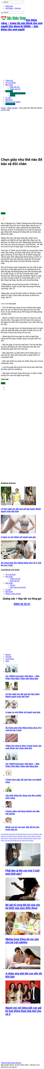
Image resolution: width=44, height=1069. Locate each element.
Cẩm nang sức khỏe (17, 93)
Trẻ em (12, 95)
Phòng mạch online (12, 102)
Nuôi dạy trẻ (14, 87)
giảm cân (24, 840)
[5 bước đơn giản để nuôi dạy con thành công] (8, 775)
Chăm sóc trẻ (15, 89)
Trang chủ (9, 6)
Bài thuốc (9, 100)
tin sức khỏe (19, 834)
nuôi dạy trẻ (20, 838)
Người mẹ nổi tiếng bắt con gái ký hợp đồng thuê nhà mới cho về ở (23, 1011)
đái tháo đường (28, 838)
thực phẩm (30, 840)
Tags (7, 661)
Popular (8, 657)
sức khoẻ (38, 836)
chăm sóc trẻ (25, 834)
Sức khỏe (9, 91)
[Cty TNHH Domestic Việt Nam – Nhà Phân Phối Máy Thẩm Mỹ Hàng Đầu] (11, 759)
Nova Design (16, 1063)
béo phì (34, 836)
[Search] (2, 2)
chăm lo (15, 836)
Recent (8, 655)
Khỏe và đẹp (10, 104)
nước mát (7, 840)
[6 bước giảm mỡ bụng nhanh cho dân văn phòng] (8, 807)
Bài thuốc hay (18, 840)
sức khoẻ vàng (4, 834)
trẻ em (25, 836)
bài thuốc (20, 836)
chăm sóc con (4, 838)
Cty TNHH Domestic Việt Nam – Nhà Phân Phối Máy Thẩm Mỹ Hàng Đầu (22, 677)
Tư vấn (8, 98)
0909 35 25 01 (22, 604)
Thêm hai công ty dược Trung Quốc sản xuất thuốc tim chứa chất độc (23, 747)
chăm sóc (36, 834)
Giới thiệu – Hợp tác (13, 8)
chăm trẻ (10, 836)
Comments (9, 659)
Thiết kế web (6, 1063)
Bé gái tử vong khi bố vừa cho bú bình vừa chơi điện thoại (22, 906)
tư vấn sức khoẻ (13, 838)
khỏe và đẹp (12, 834)
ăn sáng (35, 838)
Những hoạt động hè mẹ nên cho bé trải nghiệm (22, 941)
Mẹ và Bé (9, 85)
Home (3, 108)
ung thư (29, 836)
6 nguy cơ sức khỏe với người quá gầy (18, 537)
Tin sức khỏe (10, 83)
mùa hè (12, 840)
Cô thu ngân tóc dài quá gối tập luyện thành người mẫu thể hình (22, 695)
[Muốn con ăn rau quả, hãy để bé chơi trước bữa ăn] (8, 823)
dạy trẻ (31, 834)
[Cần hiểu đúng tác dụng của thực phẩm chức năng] (8, 791)
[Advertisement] (22, 55)
